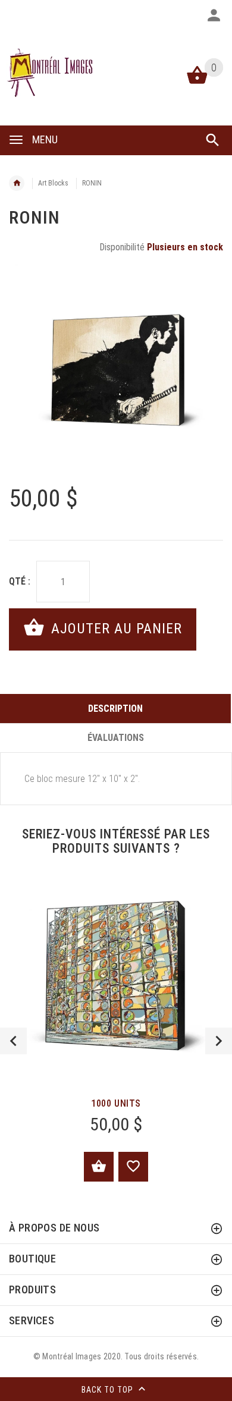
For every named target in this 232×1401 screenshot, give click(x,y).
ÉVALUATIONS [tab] (115, 737)
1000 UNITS (116, 1103)
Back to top (108, 1389)
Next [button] (218, 1041)
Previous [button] (13, 1041)
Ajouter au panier (114, 628)
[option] (116, 371)
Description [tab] (115, 708)
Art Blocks (53, 183)
